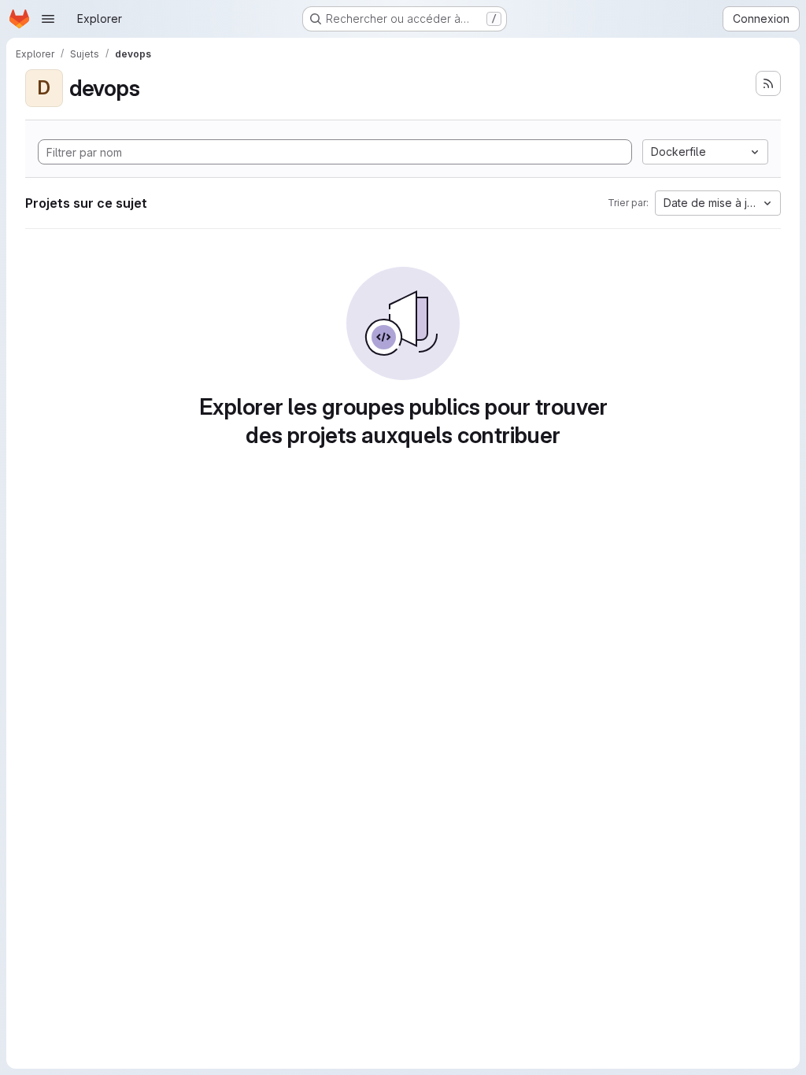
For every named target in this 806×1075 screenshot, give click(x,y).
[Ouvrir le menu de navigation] (48, 18)
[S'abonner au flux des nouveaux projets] (768, 83)
